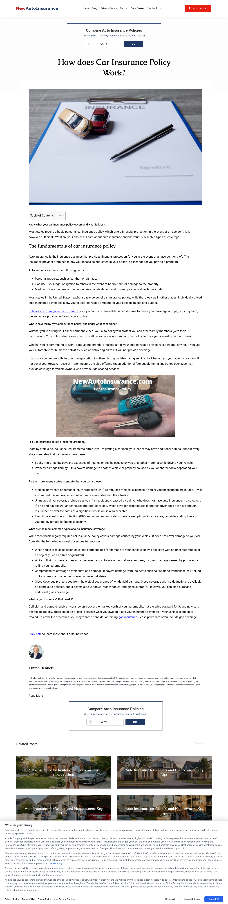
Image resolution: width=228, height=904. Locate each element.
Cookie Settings (192, 899)
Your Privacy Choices (64, 899)
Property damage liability (51, 468)
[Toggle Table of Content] (58, 215)
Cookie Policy (56, 863)
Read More (36, 696)
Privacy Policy (12, 899)
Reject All (170, 899)
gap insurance (127, 617)
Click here (35, 634)
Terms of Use (28, 899)
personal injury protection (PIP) (84, 490)
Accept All (213, 899)
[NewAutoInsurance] (37, 8)
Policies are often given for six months (54, 311)
